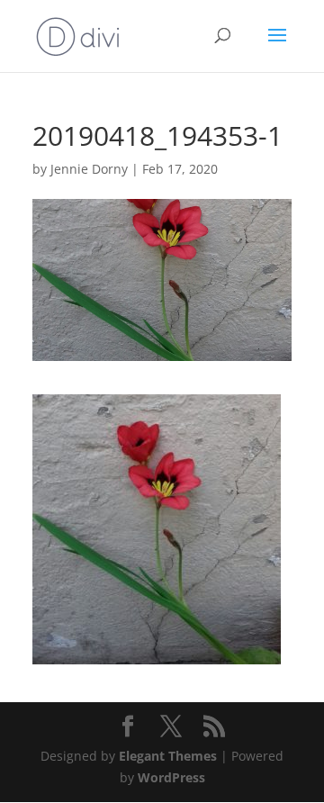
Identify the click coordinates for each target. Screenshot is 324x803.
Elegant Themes (168, 755)
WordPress (171, 777)
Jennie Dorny (89, 168)
